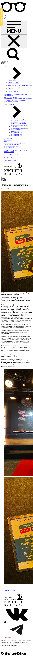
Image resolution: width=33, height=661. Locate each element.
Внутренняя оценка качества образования (19, 85)
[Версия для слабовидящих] (13, 13)
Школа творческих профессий (19, 125)
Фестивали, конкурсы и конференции (15, 143)
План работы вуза (12, 91)
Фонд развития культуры (11, 147)
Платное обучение (16, 129)
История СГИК (11, 80)
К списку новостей (9, 590)
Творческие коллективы (11, 146)
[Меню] (14, 27)
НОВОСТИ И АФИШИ (11, 154)
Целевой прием (15, 131)
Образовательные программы (19, 128)
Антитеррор (10, 88)
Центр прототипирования (11, 144)
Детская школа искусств (11, 101)
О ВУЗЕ (6, 66)
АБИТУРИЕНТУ (9, 104)
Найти (2, 63)
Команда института (13, 83)
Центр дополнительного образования (15, 100)
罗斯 (5, 18)
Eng (5, 17)
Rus (5, 15)
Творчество (7, 140)
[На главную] (13, 174)
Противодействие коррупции (15, 86)
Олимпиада (14, 126)
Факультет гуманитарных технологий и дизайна (18, 98)
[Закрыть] (14, 41)
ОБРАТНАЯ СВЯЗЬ (10, 160)
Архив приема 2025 (16, 132)
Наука (6, 141)
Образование (8, 138)
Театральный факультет (11, 97)
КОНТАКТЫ (8, 157)
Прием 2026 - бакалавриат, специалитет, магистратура (18, 119)
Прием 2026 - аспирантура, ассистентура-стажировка (18, 122)
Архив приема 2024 (16, 134)
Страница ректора (12, 82)
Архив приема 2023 (16, 135)
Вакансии (10, 89)
